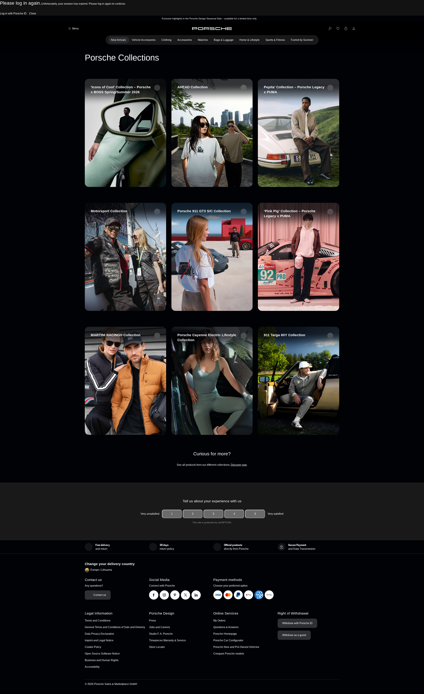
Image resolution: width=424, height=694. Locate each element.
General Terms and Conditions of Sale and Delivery (115, 627)
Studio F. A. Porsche (161, 633)
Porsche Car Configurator (228, 640)
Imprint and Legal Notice (99, 640)
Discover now (239, 464)
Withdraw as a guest (294, 635)
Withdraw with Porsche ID (297, 623)
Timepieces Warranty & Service (167, 640)
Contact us (99, 595)
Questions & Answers (225, 627)
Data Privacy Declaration (99, 633)
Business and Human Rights (101, 660)
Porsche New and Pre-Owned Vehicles (236, 647)
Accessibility (92, 666)
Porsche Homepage (225, 633)
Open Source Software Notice (102, 653)
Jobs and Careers (159, 627)
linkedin (200, 594)
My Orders (219, 620)
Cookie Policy (93, 647)
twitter (188, 594)
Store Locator (157, 647)
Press (152, 620)
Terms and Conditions (97, 620)
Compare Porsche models (228, 653)
